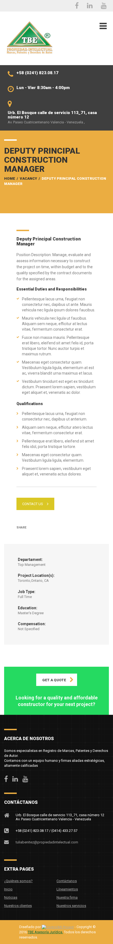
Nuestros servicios (71, 906)
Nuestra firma (67, 897)
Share (21, 527)
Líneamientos (67, 889)
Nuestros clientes (18, 906)
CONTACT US (32, 504)
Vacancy (28, 178)
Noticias (10, 897)
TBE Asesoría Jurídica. (45, 932)
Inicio (8, 889)
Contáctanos (66, 881)
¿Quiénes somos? (18, 881)
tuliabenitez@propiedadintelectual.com (47, 842)
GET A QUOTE (54, 680)
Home (9, 178)
